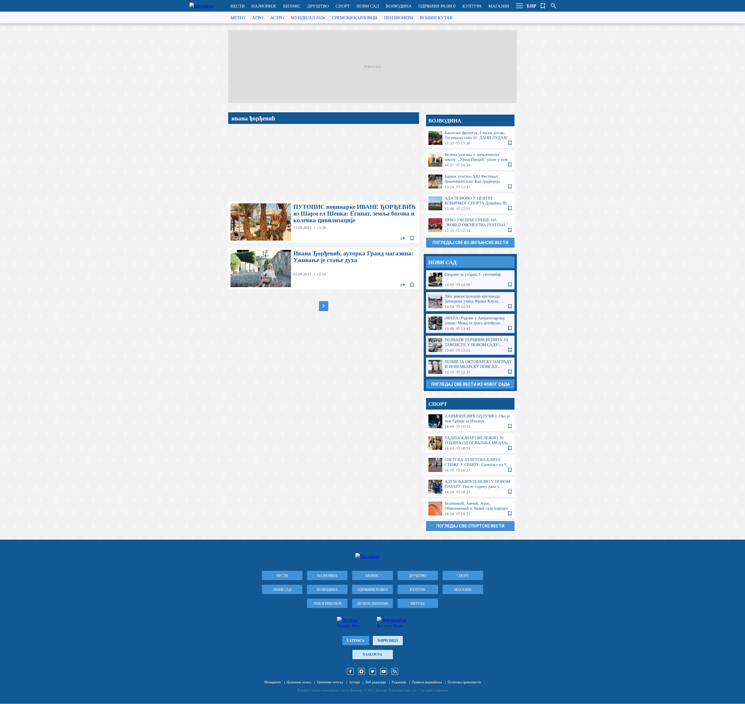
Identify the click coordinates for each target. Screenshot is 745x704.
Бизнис (292, 6)
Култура (472, 6)
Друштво (318, 6)
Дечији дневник (372, 603)
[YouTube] (383, 671)
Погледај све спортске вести (470, 526)
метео (237, 17)
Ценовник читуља (330, 682)
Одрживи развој (437, 6)
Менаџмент (272, 682)
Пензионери (398, 17)
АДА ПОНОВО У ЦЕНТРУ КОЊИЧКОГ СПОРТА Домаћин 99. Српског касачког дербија (470, 203)
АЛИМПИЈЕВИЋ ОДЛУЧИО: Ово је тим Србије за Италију (470, 421)
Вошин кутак (436, 17)
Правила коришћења (427, 682)
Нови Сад (367, 6)
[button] (519, 6)
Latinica (356, 640)
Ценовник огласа (299, 682)
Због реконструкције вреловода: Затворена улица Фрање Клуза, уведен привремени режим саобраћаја (470, 301)
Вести (237, 6)
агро (257, 17)
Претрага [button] (553, 6)
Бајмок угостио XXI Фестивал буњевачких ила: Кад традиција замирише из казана (470, 181)
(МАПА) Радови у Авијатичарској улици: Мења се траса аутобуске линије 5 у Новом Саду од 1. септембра (470, 323)
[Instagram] (361, 671)
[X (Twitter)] (372, 671)
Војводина (399, 6)
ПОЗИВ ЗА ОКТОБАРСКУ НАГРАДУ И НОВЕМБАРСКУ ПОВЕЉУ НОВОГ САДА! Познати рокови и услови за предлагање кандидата (470, 367)
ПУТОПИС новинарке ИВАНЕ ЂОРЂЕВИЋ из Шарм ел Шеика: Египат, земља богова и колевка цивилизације (323, 222)
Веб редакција (376, 682)
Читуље (417, 603)
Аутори (354, 682)
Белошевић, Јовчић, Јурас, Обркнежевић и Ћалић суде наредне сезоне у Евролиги (470, 508)
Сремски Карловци (354, 17)
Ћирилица (387, 640)
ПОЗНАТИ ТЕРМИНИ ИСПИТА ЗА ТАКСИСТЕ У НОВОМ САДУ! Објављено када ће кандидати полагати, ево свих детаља (470, 345)
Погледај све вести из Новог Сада (470, 384)
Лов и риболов (327, 603)
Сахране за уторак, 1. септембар (470, 279)
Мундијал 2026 (308, 17)
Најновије (263, 6)
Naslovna (372, 654)
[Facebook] (350, 671)
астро (277, 17)
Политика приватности (464, 682)
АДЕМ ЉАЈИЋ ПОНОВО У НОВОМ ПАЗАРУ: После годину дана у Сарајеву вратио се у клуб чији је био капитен (470, 486)
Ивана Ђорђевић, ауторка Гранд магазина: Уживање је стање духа (323, 268)
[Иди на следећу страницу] (323, 305)
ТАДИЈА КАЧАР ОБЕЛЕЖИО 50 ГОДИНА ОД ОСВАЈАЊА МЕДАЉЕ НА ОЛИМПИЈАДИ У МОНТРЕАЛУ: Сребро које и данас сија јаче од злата (470, 443)
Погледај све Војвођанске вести (470, 242)
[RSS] (394, 671)
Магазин (498, 6)
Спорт (343, 6)
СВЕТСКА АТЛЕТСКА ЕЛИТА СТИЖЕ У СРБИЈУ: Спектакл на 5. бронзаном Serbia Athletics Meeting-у (470, 465)
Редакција (399, 682)
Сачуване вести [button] (543, 6)
